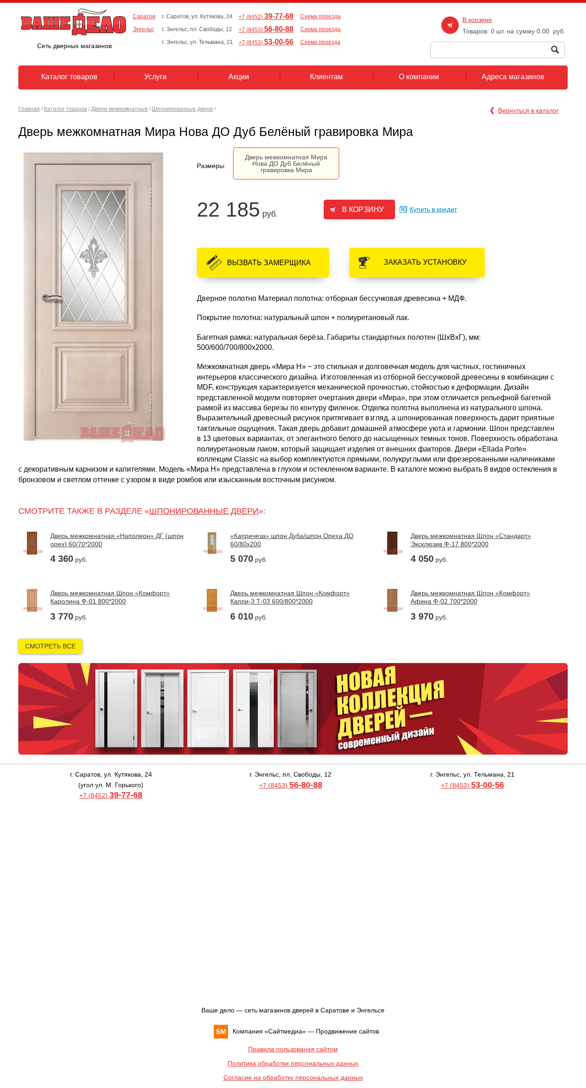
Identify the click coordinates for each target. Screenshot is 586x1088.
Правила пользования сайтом (293, 1049)
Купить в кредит (433, 209)
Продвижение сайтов (347, 1031)
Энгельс (143, 29)
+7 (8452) (266, 17)
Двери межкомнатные (119, 109)
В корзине (477, 19)
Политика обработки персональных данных (293, 1063)
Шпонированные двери (182, 109)
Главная (29, 109)
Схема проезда (320, 16)
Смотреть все (50, 646)
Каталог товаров (65, 109)
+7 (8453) (266, 30)
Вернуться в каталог (528, 110)
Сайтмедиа (285, 1031)
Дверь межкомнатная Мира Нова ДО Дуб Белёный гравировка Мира (286, 163)
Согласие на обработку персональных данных (293, 1077)
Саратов (144, 16)
